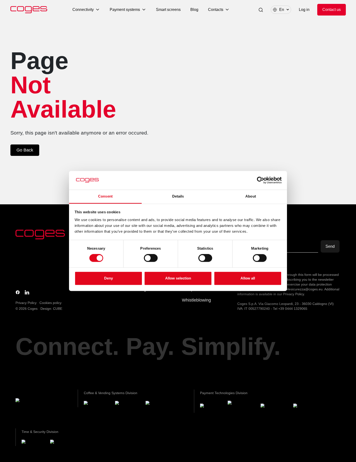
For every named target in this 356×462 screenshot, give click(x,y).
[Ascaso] (158, 404)
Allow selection (178, 278)
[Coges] (212, 407)
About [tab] (250, 196)
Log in (304, 10)
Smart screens (168, 10)
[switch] (151, 258)
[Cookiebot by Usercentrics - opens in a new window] (260, 180)
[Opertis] (34, 442)
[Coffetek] (128, 404)
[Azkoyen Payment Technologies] (242, 406)
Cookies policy (50, 303)
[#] (63, 442)
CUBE (57, 309)
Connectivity (83, 10)
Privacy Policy (26, 303)
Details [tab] (178, 196)
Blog (194, 10)
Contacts (215, 10)
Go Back (24, 150)
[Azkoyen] (97, 404)
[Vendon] (306, 407)
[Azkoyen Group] (34, 401)
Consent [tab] (105, 196)
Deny (108, 278)
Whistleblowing (196, 300)
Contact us (331, 10)
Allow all (247, 278)
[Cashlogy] (275, 407)
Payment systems (125, 10)
